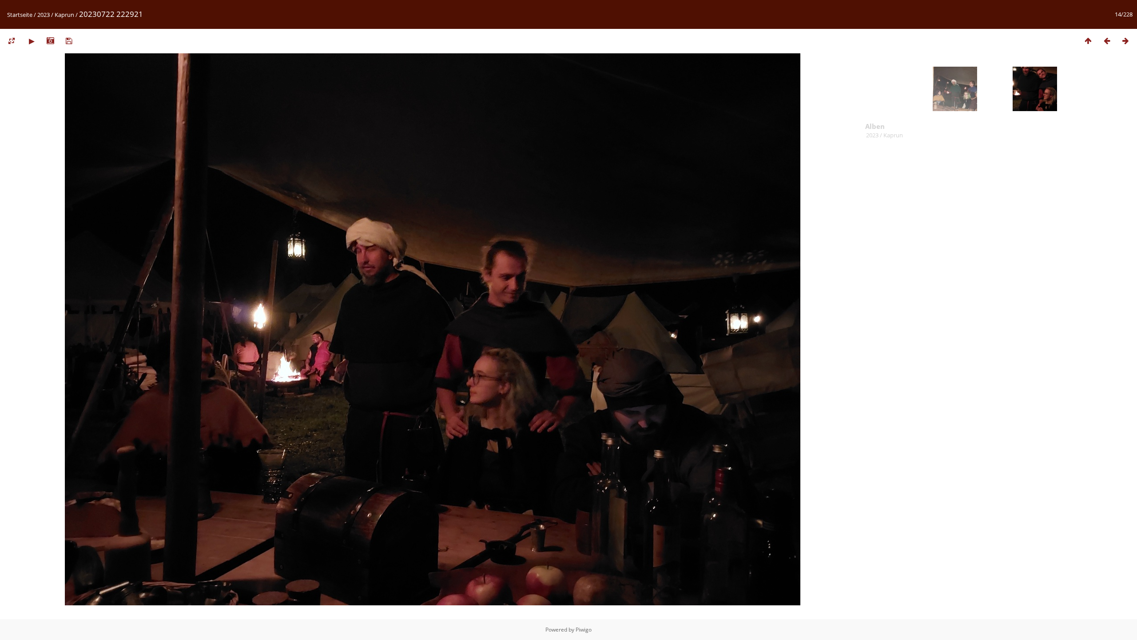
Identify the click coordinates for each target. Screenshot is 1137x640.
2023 (43, 15)
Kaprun (64, 15)
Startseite (19, 15)
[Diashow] (31, 41)
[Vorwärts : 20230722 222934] (1125, 41)
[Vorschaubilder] (1088, 41)
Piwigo (584, 629)
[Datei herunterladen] (69, 41)
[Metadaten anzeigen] (50, 41)
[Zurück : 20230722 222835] (1106, 41)
